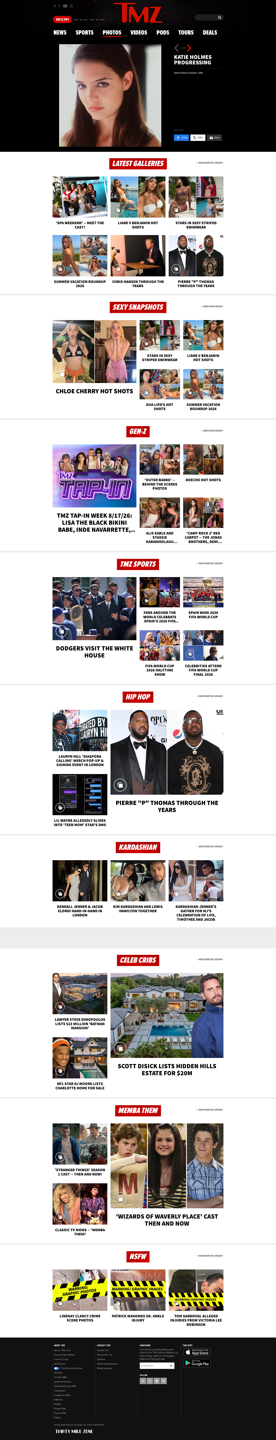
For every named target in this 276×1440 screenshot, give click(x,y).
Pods (163, 33)
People (57, 1404)
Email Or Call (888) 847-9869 (89, 20)
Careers (101, 1359)
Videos (138, 33)
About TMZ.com (62, 1350)
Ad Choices (59, 1363)
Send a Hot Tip (104, 1355)
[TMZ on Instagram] (71, 6)
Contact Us (103, 1350)
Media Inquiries (104, 1368)
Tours (186, 33)
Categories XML (62, 1395)
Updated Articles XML (65, 1386)
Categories (59, 1390)
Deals (210, 33)
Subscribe (171, 1365)
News (60, 33)
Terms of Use (61, 1359)
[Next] (189, 48)
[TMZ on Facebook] (54, 6)
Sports (84, 33)
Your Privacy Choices (71, 1368)
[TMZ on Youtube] (65, 6)
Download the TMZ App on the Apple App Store (197, 1352)
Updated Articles (62, 1381)
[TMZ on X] (59, 6)
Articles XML (60, 1377)
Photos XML (60, 1413)
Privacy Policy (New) (64, 1355)
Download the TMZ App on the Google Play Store (197, 1363)
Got (62, 20)
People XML (60, 1408)
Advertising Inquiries (107, 1363)
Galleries (58, 1399)
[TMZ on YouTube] (156, 1381)
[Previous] (176, 48)
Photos (112, 33)
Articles (58, 1372)
